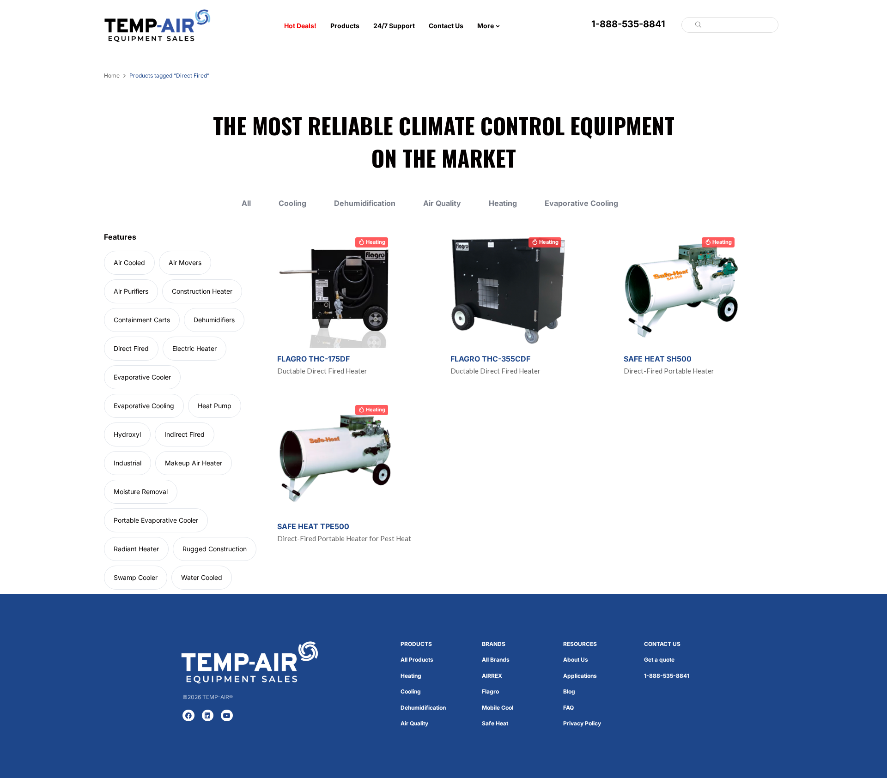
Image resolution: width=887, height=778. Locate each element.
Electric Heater (194, 348)
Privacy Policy (582, 723)
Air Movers (185, 262)
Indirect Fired (184, 434)
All (246, 203)
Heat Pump (214, 406)
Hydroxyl (127, 434)
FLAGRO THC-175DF (313, 358)
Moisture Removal (141, 491)
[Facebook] (188, 716)
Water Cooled (201, 577)
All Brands (496, 659)
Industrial (127, 463)
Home (112, 75)
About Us (575, 659)
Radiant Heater (136, 549)
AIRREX (492, 675)
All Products (417, 659)
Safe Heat (495, 723)
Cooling (292, 203)
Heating (503, 203)
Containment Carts (142, 320)
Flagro (490, 691)
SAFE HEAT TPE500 (313, 526)
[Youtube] (227, 716)
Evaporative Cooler (142, 377)
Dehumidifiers (214, 320)
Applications (580, 675)
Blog (569, 691)
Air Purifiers (131, 291)
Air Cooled (129, 262)
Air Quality (442, 203)
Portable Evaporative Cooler (156, 520)
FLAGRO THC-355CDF (490, 358)
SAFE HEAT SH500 (658, 358)
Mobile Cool (497, 707)
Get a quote (659, 659)
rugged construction (214, 549)
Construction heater (202, 291)
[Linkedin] (208, 716)
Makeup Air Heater (193, 463)
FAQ (568, 707)
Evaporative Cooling (581, 203)
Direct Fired (131, 348)
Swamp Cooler (136, 577)
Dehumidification (364, 203)
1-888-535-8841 (628, 24)
